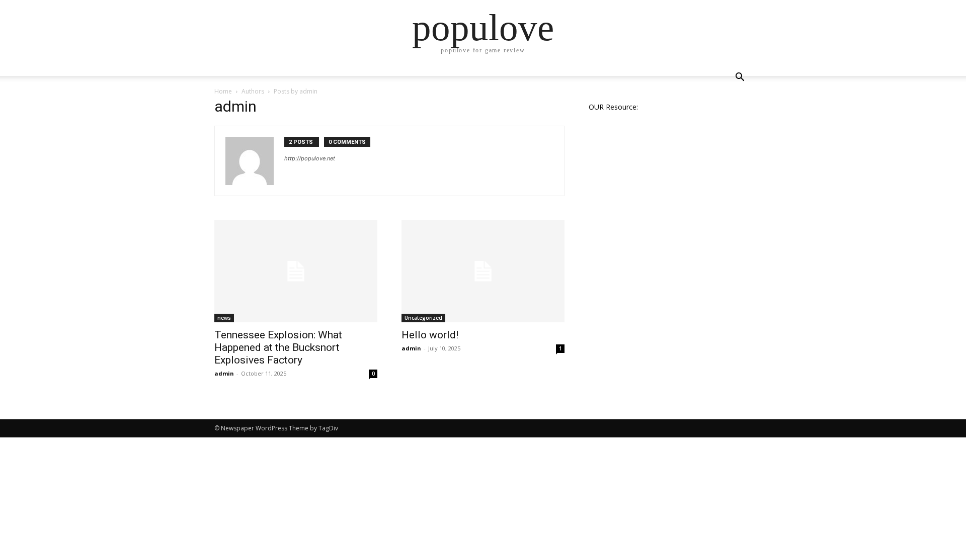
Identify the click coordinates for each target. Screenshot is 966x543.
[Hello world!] (483, 271)
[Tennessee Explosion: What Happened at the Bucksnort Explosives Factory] (295, 271)
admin (224, 373)
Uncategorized (423, 317)
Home (223, 91)
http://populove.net (309, 158)
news (224, 317)
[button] (740, 78)
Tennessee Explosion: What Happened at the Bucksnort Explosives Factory (278, 347)
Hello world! (429, 335)
